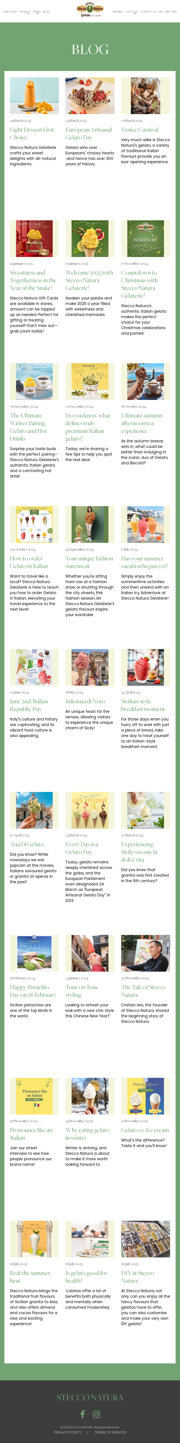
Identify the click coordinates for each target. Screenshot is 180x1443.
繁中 (168, 11)
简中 (174, 11)
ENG (161, 11)
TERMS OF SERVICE (110, 1432)
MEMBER (118, 11)
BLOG (46, 11)
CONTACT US (148, 11)
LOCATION (131, 11)
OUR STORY (10, 11)
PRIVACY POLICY (67, 1432)
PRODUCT (25, 11)
